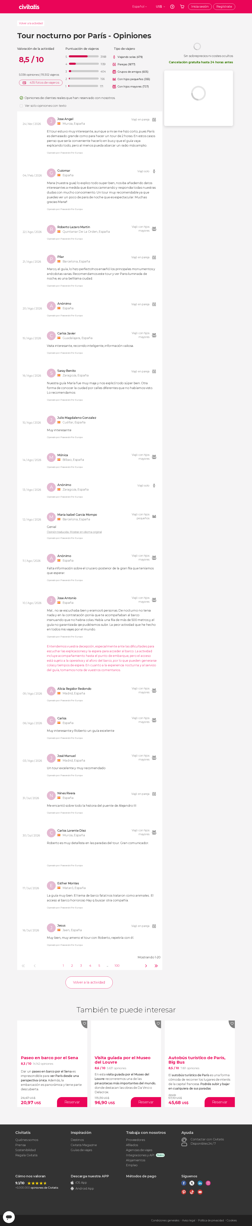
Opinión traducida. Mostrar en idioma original (74, 532)
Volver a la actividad (30, 23)
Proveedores (135, 1140)
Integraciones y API (140, 1155)
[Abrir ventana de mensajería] (9, 1217)
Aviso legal (188, 1220)
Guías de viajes (81, 1150)
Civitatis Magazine (84, 1145)
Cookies (232, 1220)
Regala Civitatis (26, 1155)
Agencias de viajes (139, 1150)
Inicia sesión (200, 6)
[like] (84, 1024)
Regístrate (224, 6)
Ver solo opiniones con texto (45, 105)
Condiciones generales (165, 1220)
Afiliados (132, 1145)
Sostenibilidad (25, 1150)
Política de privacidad (211, 1220)
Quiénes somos (26, 1140)
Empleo (132, 1165)
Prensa (20, 1145)
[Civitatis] (29, 6)
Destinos (77, 1140)
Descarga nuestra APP (90, 1176)
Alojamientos (135, 1160)
